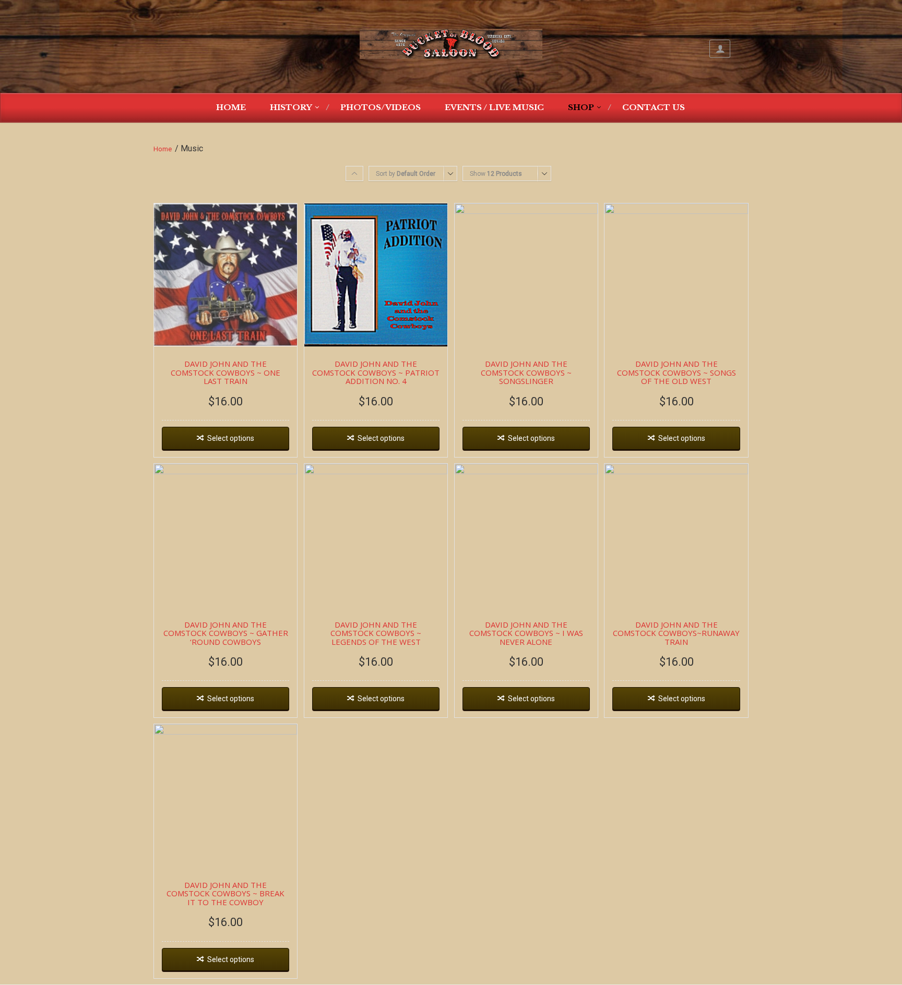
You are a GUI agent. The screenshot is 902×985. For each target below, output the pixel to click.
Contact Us (653, 107)
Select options (230, 438)
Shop (581, 107)
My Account (719, 49)
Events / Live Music (494, 107)
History (291, 107)
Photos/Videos (380, 107)
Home (231, 107)
